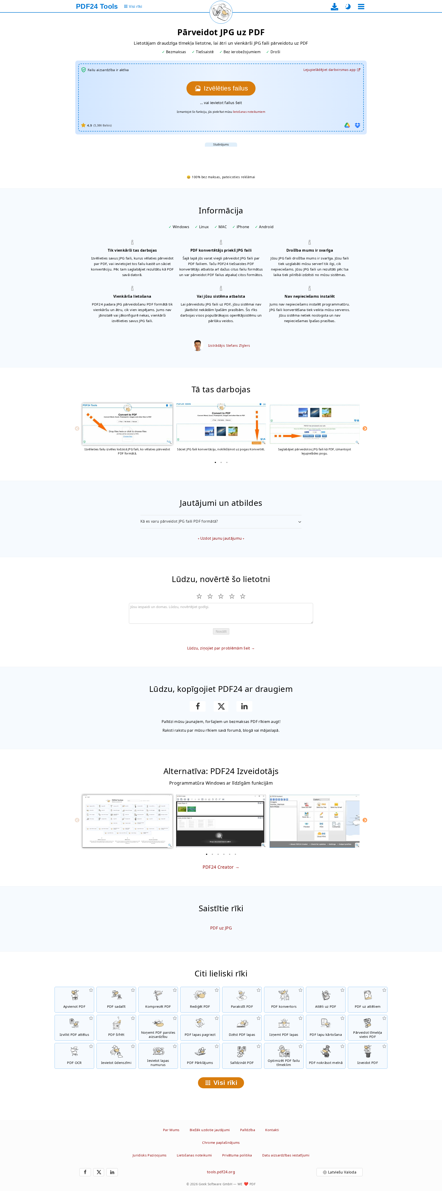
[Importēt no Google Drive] (347, 125)
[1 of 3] (215, 462)
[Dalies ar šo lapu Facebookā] (198, 706)
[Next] (365, 428)
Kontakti (272, 1130)
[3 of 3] (226, 462)
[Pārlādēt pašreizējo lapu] (221, 12)
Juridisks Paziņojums (149, 1155)
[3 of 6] (218, 854)
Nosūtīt (221, 631)
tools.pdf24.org (221, 1171)
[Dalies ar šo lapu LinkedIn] (244, 706)
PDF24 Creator (218, 867)
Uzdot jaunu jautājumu (221, 538)
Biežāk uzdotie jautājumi (210, 1130)
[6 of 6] (235, 854)
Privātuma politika (237, 1155)
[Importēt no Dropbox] (357, 125)
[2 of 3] (221, 462)
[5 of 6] (229, 854)
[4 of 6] (224, 854)
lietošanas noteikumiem (249, 112)
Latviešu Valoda (342, 1172)
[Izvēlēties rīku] (361, 6)
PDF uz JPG (221, 928)
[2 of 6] (212, 854)
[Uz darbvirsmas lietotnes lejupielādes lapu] (335, 6)
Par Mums (171, 1130)
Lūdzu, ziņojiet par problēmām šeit (218, 648)
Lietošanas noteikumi (194, 1155)
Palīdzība (247, 1130)
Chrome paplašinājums (221, 1142)
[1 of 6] (206, 854)
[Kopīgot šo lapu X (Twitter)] (221, 706)
